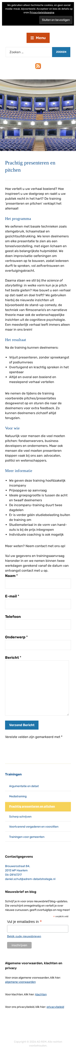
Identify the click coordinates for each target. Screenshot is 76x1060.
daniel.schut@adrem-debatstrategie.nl (30, 879)
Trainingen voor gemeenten (26, 837)
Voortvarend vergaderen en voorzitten (33, 826)
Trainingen (13, 774)
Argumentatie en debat (24, 786)
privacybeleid (55, 1007)
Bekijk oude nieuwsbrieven (24, 936)
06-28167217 (13, 874)
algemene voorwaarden (20, 982)
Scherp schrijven (20, 816)
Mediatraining (18, 796)
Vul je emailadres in (24, 921)
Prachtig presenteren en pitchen (32, 806)
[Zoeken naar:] (29, 52)
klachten (41, 994)
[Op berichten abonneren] (38, 66)
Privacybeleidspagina (42, 12)
